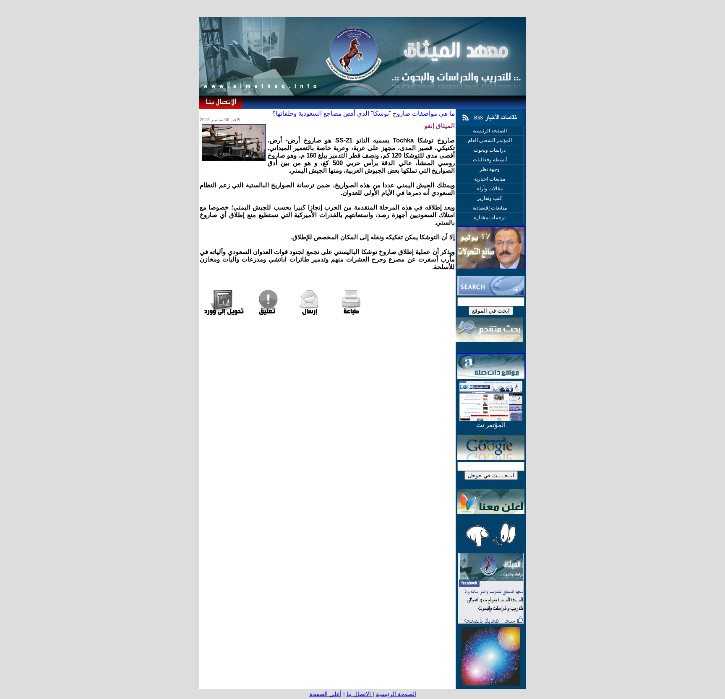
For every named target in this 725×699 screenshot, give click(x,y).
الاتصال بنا (360, 694)
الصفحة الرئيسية (396, 694)
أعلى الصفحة (325, 694)
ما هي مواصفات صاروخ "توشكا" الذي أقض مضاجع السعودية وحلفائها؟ (363, 113)
